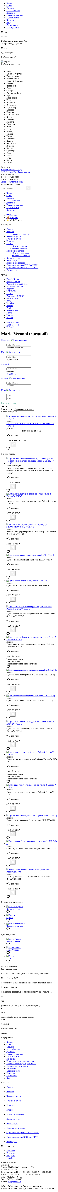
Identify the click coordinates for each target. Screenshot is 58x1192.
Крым (9, 117)
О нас (9, 6)
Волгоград (11, 105)
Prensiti (9, 305)
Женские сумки (13, 236)
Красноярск (11, 98)
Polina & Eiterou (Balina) (17, 284)
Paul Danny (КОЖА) (15, 296)
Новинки (10, 241)
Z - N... (9, 293)
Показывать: (7, 412)
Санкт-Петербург (14, 74)
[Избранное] (8, 449)
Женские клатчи (19, 246)
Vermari (9, 320)
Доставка (10, 13)
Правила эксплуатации (17, 1066)
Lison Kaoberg (12, 325)
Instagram (10, 1155)
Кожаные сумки (13, 258)
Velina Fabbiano (13, 281)
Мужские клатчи (19, 248)
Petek (8, 308)
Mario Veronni (12, 322)
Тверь (9, 136)
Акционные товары (15, 263)
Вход (8, 22)
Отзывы (10, 8)
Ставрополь (11, 124)
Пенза (9, 155)
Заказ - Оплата (13, 10)
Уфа (8, 95)
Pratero (9, 315)
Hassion (9, 317)
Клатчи (9, 243)
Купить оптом (12, 18)
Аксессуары (12, 260)
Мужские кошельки (21, 255)
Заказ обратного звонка (12, 182)
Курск (9, 160)
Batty (8, 301)
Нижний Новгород (15, 81)
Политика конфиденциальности (21, 1063)
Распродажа (11, 270)
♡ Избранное (12, 27)
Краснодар (11, 107)
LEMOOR (11, 291)
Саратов (10, 110)
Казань (9, 83)
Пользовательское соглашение (20, 1061)
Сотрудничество (14, 1071)
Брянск (9, 141)
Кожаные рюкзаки (20, 234)
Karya (9, 313)
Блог (8, 1078)
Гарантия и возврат (15, 15)
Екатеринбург (12, 76)
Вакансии (11, 1073)
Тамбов (9, 134)
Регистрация (12, 25)
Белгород (10, 139)
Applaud (10, 289)
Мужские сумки (13, 239)
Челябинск (11, 86)
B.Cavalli (10, 327)
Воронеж (10, 102)
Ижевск (10, 146)
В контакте (11, 1153)
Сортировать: (7, 409)
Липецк (10, 131)
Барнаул (10, 122)
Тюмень (10, 119)
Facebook (10, 1151)
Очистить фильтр (9, 403)
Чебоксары (11, 143)
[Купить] (13, 444)
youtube (9, 1158)
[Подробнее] (8, 445)
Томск (9, 163)
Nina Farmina (12, 310)
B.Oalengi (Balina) (14, 286)
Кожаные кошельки (15, 251)
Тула (8, 158)
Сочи (8, 129)
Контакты (11, 20)
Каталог (10, 3)
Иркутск (10, 112)
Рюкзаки (10, 231)
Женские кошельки (20, 253)
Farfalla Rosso (12, 279)
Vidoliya (10, 303)
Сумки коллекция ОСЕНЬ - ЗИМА (22, 265)
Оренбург (10, 151)
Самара (9, 90)
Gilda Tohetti (12, 298)
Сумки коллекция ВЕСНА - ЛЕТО (22, 267)
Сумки (9, 229)
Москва (9, 71)
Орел (8, 153)
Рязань (9, 127)
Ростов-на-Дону (13, 93)
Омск (8, 88)
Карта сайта (11, 1076)
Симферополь (12, 114)
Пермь (9, 100)
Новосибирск (12, 78)
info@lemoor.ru (14, 1182)
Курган (9, 148)
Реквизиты (11, 1068)
